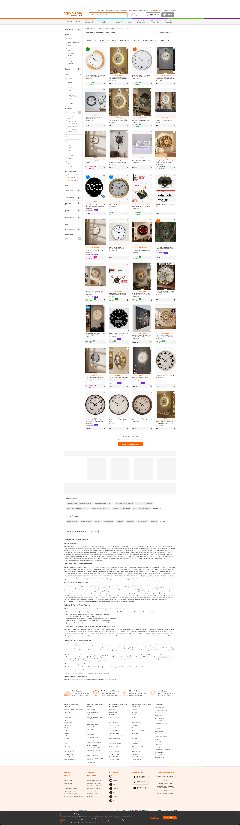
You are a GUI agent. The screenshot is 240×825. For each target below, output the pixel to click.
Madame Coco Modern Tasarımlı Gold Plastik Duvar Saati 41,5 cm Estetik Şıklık (95, 249)
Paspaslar (134, 738)
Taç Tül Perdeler (91, 726)
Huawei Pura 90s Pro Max (161, 723)
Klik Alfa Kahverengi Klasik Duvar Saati (142, 420)
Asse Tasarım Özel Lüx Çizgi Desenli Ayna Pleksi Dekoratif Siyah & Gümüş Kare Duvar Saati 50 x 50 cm (141, 336)
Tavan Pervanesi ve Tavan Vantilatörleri (73, 709)
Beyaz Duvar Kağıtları (114, 738)
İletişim (65, 799)
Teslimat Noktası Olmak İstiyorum (95, 788)
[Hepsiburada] (73, 13)
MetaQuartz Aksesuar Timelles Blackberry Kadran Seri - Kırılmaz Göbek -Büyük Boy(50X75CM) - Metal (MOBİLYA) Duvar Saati (119, 161)
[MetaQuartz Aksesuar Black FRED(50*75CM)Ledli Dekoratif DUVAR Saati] (165, 102)
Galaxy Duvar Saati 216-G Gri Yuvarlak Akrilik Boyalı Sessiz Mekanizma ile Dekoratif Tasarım (117, 247)
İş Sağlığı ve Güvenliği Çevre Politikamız (74, 796)
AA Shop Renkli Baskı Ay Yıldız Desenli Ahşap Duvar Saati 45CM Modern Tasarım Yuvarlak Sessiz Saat (142, 249)
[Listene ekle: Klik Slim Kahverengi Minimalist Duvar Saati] (127, 392)
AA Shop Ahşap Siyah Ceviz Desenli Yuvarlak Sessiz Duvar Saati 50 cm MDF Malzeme (141, 293)
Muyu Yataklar (90, 721)
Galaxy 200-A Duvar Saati (115, 205)
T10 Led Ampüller (113, 730)
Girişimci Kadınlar (133, 10)
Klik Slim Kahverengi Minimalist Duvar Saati (118, 420)
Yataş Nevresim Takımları (93, 737)
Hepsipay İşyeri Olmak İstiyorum (94, 780)
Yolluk (133, 749)
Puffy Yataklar (90, 734)
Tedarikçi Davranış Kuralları (93, 783)
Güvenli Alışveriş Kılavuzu (70, 793)
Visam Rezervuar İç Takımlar (94, 742)
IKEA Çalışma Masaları (92, 712)
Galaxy (69, 45)
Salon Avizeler (112, 709)
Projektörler (135, 743)
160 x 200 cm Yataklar (114, 754)
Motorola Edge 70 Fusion (161, 736)
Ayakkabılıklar (67, 725)
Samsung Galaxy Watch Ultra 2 (162, 755)
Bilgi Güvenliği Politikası (70, 791)
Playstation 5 (158, 734)
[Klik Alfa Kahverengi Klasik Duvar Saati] (142, 405)
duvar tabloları (92, 601)
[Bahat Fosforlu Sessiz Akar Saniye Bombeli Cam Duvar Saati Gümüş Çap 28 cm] (165, 232)
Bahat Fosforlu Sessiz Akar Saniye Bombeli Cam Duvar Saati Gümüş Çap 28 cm (165, 247)
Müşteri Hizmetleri (144, 10)
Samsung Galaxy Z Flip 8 (161, 752)
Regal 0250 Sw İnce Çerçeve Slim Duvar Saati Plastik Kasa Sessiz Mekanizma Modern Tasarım (141, 75)
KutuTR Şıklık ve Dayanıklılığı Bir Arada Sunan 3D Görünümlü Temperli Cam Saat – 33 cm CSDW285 (165, 292)
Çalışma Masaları (68, 722)
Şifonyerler (135, 712)
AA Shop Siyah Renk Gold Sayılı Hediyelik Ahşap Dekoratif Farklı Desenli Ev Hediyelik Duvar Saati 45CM (140, 119)
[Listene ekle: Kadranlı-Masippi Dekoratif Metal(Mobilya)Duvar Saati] (151, 348)
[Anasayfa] (86, 28)
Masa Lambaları (136, 756)
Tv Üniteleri (66, 738)
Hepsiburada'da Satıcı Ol (170, 10)
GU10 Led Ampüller (114, 751)
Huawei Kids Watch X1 (160, 720)
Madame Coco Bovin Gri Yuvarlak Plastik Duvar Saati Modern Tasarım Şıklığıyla (95, 378)
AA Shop (70, 47)
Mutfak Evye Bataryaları (70, 759)
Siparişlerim (101, 10)
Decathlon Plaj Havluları (93, 753)
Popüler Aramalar (159, 713)
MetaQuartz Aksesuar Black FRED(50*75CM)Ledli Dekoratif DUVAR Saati (164, 119)
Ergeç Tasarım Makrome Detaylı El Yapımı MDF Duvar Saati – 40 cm (164, 161)
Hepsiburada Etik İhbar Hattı (165, 793)
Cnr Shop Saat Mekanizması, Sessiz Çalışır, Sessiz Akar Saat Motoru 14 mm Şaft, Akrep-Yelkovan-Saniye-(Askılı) (141, 205)
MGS (69, 50)
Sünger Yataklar (113, 712)
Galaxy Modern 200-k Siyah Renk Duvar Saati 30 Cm (94, 117)
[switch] (79, 29)
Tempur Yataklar (113, 720)
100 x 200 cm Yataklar (115, 743)
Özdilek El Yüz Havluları (92, 755)
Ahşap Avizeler (113, 749)
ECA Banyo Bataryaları (92, 745)
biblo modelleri (162, 657)
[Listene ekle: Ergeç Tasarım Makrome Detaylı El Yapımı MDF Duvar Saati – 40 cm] (174, 132)
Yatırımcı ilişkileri (68, 780)
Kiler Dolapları (135, 735)
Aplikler (66, 741)
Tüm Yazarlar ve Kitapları (161, 710)
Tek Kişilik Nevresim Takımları (116, 735)
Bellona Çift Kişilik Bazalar (93, 747)
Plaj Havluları (135, 754)
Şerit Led (66, 743)
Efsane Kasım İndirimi (160, 718)
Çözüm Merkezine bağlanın (165, 776)
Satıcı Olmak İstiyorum (92, 778)
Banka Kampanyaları (92, 793)
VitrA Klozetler (90, 714)
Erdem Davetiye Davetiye (93, 740)
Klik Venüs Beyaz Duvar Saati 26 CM (165, 375)
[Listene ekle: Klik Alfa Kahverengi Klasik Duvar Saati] (151, 392)
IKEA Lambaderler (91, 762)
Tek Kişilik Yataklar (114, 725)
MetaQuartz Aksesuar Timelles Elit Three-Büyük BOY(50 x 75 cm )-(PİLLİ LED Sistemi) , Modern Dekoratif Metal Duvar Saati (165, 422)
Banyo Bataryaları (68, 754)
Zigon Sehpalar (136, 714)
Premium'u (74, 15)
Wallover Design (72, 53)
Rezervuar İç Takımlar (137, 728)
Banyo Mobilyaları (68, 717)
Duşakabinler (67, 720)
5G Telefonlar (158, 741)
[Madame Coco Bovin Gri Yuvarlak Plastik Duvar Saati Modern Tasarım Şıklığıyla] (95, 361)
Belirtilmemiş (71, 63)
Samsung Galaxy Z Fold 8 (161, 747)
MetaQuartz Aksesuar (73, 42)
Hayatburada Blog (91, 775)
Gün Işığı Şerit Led (113, 722)
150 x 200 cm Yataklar (114, 759)
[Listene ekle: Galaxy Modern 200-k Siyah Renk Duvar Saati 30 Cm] (104, 90)
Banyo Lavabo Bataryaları (138, 730)
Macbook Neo (158, 728)
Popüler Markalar (159, 715)
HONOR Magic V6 (159, 757)
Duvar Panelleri (67, 746)
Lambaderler (67, 749)
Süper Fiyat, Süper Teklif (112, 10)
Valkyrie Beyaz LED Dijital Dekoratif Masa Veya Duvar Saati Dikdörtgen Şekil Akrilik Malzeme (141, 159)
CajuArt (70, 55)
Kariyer (65, 785)
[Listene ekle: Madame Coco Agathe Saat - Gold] (104, 132)
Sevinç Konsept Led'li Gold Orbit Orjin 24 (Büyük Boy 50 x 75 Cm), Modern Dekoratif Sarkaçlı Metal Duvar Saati (95, 334)
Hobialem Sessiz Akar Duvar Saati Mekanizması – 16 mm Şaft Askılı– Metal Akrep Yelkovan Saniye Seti (164, 203)
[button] (79, 112)
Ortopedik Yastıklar (114, 741)
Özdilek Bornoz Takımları (93, 724)
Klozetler (66, 730)
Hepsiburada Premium (156, 10)
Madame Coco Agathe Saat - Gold (94, 161)
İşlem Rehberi (90, 796)
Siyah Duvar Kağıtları (114, 717)
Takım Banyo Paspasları (138, 746)
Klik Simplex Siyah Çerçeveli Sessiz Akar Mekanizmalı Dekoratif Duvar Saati (95, 420)
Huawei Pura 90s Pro (160, 726)
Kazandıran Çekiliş (159, 731)
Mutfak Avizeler (113, 714)
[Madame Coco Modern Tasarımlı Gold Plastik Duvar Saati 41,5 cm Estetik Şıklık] (95, 232)
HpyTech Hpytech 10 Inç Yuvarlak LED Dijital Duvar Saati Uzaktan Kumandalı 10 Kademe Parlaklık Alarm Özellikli (95, 205)
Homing (70, 61)
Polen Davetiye (90, 729)
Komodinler (135, 725)
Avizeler (66, 714)
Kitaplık (66, 735)
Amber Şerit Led (113, 728)
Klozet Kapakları (136, 722)
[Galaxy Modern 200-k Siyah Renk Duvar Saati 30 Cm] (95, 102)
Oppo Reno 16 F (159, 744)
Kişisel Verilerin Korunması (70, 788)
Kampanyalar (123, 10)
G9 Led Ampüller (113, 756)
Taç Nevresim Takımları (92, 732)
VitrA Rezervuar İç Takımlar (93, 750)
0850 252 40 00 (165, 786)
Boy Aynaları (135, 733)
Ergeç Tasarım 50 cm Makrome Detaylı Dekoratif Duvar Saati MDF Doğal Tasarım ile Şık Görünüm (164, 336)
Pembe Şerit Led (113, 746)
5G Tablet (157, 739)
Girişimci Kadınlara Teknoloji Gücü (95, 785)
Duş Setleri (66, 733)
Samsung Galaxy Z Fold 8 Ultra (162, 749)
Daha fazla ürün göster (130, 444)
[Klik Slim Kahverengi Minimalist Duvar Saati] (119, 405)
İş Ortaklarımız (67, 778)
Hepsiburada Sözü (159, 707)
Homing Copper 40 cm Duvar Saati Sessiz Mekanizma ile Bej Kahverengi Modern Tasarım (95, 292)
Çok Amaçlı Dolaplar (69, 751)
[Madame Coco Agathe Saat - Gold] (95, 144)
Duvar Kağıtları (67, 712)
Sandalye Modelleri (68, 756)
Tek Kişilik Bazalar (136, 741)
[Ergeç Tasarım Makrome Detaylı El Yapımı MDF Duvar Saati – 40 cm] (165, 144)
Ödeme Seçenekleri (91, 791)
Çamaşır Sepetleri (136, 759)
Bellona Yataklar (91, 709)
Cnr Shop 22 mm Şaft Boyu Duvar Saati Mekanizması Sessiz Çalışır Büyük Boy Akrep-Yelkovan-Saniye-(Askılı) (118, 293)
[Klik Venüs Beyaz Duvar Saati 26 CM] (165, 361)
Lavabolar (134, 709)
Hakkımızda (67, 775)
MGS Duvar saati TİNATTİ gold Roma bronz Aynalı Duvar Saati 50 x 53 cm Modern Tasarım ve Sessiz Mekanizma (118, 378)
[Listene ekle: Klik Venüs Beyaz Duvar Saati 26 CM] (174, 348)
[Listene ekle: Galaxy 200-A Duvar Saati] (127, 176)
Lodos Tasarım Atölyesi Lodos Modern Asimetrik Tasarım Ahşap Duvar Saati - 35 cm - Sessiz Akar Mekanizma (95, 75)
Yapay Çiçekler (136, 751)
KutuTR (69, 58)
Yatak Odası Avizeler (114, 733)
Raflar (133, 717)
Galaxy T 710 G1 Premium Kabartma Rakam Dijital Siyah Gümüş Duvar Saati (118, 334)
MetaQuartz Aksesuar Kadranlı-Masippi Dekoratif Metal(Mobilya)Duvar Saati (140, 378)
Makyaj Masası (67, 728)
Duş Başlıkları (135, 720)
